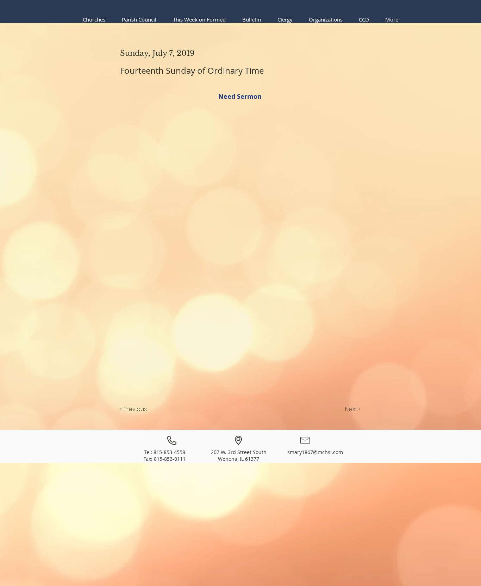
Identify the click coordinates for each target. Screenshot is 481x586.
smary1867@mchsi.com (315, 452)
